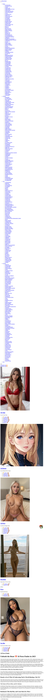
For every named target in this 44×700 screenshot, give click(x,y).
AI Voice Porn (7, 23)
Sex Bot (4, 263)
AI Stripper (7, 193)
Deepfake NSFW (8, 197)
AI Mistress (7, 37)
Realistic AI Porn (8, 50)
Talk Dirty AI (7, 33)
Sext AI (6, 54)
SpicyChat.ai (5, 420)
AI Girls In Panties (8, 179)
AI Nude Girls (7, 138)
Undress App (7, 15)
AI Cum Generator (8, 173)
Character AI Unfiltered (9, 275)
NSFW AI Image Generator (10, 130)
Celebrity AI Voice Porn (9, 78)
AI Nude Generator (8, 163)
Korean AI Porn (8, 360)
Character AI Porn (8, 341)
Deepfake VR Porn (8, 227)
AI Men (6, 7)
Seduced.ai (5, 418)
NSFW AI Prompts (8, 279)
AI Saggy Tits (7, 273)
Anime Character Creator (9, 102)
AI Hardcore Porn (8, 71)
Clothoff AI (7, 271)
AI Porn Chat (7, 149)
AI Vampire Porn (8, 217)
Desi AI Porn (7, 312)
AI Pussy (6, 262)
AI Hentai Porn (8, 221)
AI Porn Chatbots (8, 230)
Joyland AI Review (8, 65)
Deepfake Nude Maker (9, 160)
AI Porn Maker (8, 63)
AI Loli (6, 175)
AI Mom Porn (7, 145)
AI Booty (6, 252)
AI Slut (6, 301)
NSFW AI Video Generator (10, 111)
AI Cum (6, 158)
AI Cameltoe (7, 186)
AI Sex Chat (7, 79)
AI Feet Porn (7, 331)
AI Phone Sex (7, 216)
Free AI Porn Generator (9, 90)
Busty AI (6, 292)
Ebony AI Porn (8, 119)
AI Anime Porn (8, 356)
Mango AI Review (8, 257)
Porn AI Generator (8, 134)
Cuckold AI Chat (8, 14)
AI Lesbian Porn (8, 70)
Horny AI (7, 26)
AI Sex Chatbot (8, 310)
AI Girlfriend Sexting (9, 327)
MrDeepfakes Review (9, 55)
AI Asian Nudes (8, 287)
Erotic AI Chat (7, 143)
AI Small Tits (7, 198)
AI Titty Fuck (7, 72)
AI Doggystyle (7, 333)
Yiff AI (6, 219)
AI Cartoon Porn (8, 281)
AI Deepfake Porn (8, 81)
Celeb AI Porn (7, 10)
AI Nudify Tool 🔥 (4, 365)
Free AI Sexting (8, 282)
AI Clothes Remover (9, 209)
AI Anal (6, 41)
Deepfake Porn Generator (9, 38)
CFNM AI (7, 51)
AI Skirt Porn (7, 17)
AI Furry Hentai (8, 265)
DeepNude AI (7, 177)
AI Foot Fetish (7, 73)
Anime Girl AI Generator (9, 290)
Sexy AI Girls (7, 295)
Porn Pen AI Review (9, 315)
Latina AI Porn (7, 236)
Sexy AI (6, 60)
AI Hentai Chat (8, 68)
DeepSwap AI (7, 118)
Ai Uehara (7, 66)
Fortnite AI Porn (8, 22)
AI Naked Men (8, 194)
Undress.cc (5, 421)
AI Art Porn (7, 131)
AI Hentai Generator (8, 56)
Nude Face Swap (8, 59)
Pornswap (7, 27)
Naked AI (7, 31)
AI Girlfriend (7, 144)
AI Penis (6, 187)
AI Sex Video (7, 184)
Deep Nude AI (7, 272)
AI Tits (6, 13)
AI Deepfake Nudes (8, 136)
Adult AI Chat (7, 267)
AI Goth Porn (7, 53)
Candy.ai (6, 417)
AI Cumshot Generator (9, 351)
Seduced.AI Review (8, 167)
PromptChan (5, 419)
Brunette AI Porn (8, 226)
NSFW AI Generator (9, 148)
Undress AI (7, 249)
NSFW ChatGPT (8, 129)
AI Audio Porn (7, 289)
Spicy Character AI (8, 99)
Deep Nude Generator (9, 304)
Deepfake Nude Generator (10, 48)
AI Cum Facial (7, 67)
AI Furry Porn (7, 162)
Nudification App (8, 76)
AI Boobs (7, 133)
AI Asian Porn (7, 20)
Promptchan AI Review (9, 104)
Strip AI (6, 188)
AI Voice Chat (7, 251)
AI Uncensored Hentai (9, 120)
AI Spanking (7, 80)
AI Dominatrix (7, 321)
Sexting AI (7, 183)
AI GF (6, 298)
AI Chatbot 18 (7, 200)
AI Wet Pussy (7, 40)
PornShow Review (8, 21)
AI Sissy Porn (7, 199)
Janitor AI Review (8, 29)
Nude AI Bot (7, 317)
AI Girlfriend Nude (8, 206)
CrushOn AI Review (9, 309)
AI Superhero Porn (8, 342)
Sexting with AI (8, 113)
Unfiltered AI (7, 296)
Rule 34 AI (7, 339)
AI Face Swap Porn (8, 16)
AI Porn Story (7, 338)
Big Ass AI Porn (8, 28)
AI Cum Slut (7, 348)
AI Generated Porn (8, 185)
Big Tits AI (7, 254)
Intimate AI (7, 93)
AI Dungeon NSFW (8, 316)
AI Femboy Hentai (8, 58)
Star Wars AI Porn (8, 74)
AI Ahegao (7, 307)
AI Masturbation (8, 182)
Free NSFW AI (8, 248)
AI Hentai (7, 86)
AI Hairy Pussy (8, 238)
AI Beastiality (7, 132)
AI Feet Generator (8, 268)
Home (4, 3)
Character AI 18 (8, 346)
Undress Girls (7, 8)
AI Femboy (7, 202)
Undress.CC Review (9, 75)
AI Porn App (7, 305)
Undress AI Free (8, 57)
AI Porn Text (7, 114)
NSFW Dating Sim (8, 168)
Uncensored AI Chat (8, 196)
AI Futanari (7, 247)
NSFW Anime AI (8, 352)
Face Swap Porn (8, 320)
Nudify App (7, 147)
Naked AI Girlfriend (8, 107)
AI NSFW (7, 88)
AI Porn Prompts (8, 354)
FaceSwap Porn (8, 345)
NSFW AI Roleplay (8, 201)
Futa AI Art (7, 357)
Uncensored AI (8, 291)
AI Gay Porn (7, 135)
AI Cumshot (7, 18)
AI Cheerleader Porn (9, 35)
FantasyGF (5, 422)
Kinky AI (6, 108)
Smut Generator (8, 280)
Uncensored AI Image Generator (11, 152)
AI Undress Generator (9, 106)
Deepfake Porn (7, 61)
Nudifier (6, 318)
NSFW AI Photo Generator (10, 288)
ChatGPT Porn (7, 69)
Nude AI (6, 109)
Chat (3, 181)
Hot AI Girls (7, 276)
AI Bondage (7, 83)
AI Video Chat (7, 258)
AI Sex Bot (7, 100)
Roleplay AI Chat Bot (9, 286)
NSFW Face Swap (8, 293)
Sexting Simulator (8, 302)
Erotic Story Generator (9, 223)
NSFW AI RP (7, 122)
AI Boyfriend (7, 329)
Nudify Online (7, 42)
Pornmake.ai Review (9, 174)
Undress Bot (7, 128)
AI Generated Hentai (9, 169)
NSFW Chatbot (8, 303)
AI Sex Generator (8, 349)
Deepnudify (7, 97)
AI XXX (6, 234)
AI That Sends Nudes (9, 178)
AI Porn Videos (8, 89)
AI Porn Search (8, 105)
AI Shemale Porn (8, 260)
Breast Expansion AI (9, 278)
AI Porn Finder (8, 25)
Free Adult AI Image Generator (10, 207)
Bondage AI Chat (8, 161)
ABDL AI (7, 112)
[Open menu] (0, 2)
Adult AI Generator (8, 49)
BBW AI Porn (7, 82)
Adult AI (6, 340)
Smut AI (6, 358)
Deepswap (7, 264)
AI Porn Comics (8, 195)
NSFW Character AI (8, 190)
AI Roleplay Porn (8, 222)
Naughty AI (7, 47)
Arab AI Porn (7, 213)
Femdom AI (7, 87)
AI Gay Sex (7, 77)
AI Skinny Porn (8, 103)
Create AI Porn (7, 172)
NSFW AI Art (7, 326)
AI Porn (4, 96)
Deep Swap (7, 214)
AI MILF (6, 117)
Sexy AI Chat (7, 212)
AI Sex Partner (7, 94)
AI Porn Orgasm (8, 308)
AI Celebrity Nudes (8, 142)
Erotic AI (6, 115)
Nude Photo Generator (9, 52)
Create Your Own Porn (9, 11)
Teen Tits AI (7, 255)
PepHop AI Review (8, 30)
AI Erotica (7, 121)
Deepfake (3, 579)
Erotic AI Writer (8, 232)
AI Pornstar (7, 127)
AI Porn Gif (7, 215)
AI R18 (6, 141)
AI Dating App (7, 153)
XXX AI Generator (8, 246)
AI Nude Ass (7, 171)
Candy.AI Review (8, 123)
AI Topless (7, 343)
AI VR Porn (7, 225)
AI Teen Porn (7, 191)
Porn (3, 361)
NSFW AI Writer (8, 259)
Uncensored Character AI (9, 146)
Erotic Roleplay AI (8, 34)
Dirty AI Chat (7, 355)
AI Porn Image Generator (9, 277)
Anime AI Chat (8, 313)
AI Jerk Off (7, 319)
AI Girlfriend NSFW (9, 270)
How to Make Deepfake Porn (10, 306)
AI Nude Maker (8, 62)
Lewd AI (6, 151)
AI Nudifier (7, 359)
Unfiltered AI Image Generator (10, 39)
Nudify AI (7, 243)
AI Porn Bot (7, 95)
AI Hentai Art (7, 261)
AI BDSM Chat (8, 101)
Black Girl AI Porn (8, 211)
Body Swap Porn (8, 208)
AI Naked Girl (7, 64)
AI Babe (6, 330)
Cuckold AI (7, 150)
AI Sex (6, 314)
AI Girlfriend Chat (8, 334)
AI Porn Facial (7, 192)
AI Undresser (7, 126)
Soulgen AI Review (8, 203)
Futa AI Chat (7, 91)
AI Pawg (6, 189)
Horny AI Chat (7, 229)
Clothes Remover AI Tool (9, 9)
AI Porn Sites (7, 353)
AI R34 (6, 176)
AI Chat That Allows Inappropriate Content (13, 218)
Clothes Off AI (7, 344)
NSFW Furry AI (8, 311)
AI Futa (6, 139)
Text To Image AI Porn (9, 297)
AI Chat (2, 412)
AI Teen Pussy (7, 233)
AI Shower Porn (8, 250)
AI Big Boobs (7, 154)
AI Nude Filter (7, 266)
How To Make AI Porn (9, 210)
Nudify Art (7, 294)
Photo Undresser (8, 220)
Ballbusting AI (7, 170)
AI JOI (6, 269)
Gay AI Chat (7, 110)
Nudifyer (6, 253)
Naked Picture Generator (9, 36)
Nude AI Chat (7, 32)
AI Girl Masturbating (9, 12)
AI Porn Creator (8, 43)
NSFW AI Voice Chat (9, 24)
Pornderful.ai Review (9, 300)
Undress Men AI (8, 92)
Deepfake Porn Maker (9, 228)
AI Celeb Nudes (8, 98)
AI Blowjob (7, 140)
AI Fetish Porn (7, 19)
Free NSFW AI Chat (9, 116)
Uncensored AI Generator (9, 328)
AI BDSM (7, 166)
